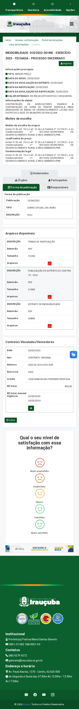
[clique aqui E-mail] (26, 695)
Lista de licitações (18, 44)
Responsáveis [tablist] (59, 187)
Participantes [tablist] (58, 180)
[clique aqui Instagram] (53, 695)
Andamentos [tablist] (41, 173)
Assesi (26, 704)
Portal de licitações (52, 40)
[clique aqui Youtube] (44, 695)
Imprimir (67, 63)
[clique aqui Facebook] (35, 695)
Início (8, 40)
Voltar (11, 420)
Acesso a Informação (27, 40)
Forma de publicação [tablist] (23, 187)
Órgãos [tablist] (22, 180)
